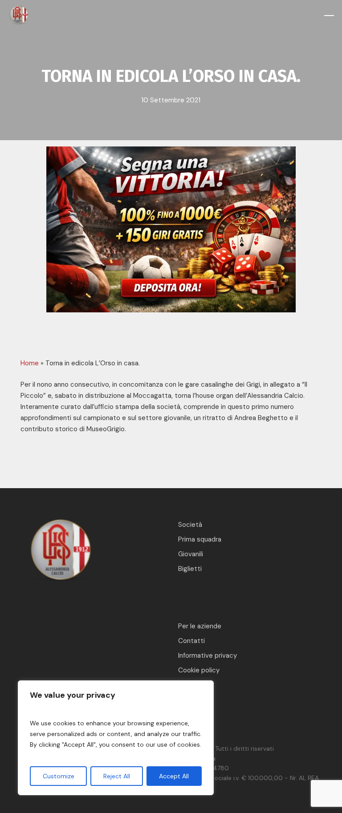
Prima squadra (199, 539)
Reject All (116, 776)
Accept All (174, 776)
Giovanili (190, 554)
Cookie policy (199, 670)
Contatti (191, 640)
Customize (58, 776)
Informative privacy (207, 655)
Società (190, 524)
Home (29, 363)
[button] (329, 15)
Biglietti (190, 568)
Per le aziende (199, 626)
